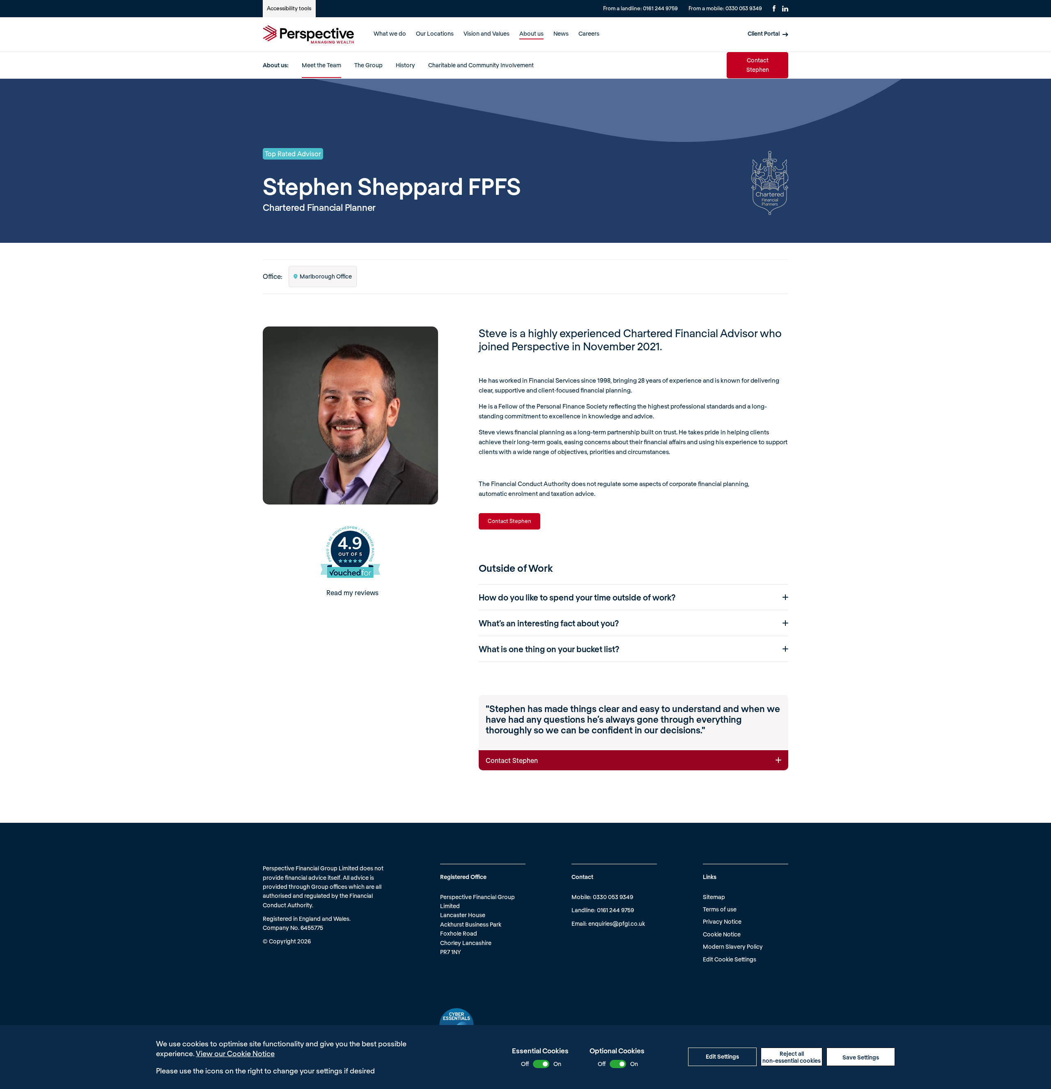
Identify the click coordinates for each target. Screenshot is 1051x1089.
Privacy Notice (722, 921)
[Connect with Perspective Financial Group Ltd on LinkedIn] (785, 8)
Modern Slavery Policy (733, 946)
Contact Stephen (757, 65)
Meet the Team (321, 65)
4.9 (349, 543)
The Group (368, 65)
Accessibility (289, 8)
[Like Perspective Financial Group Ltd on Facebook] (774, 8)
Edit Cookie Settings (729, 959)
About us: (276, 65)
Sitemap (714, 896)
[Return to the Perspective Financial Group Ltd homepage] (308, 34)
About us (531, 33)
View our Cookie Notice (235, 1053)
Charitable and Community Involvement (481, 65)
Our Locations (435, 33)
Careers (588, 33)
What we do (390, 33)
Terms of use (720, 909)
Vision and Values (486, 33)
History (405, 65)
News (561, 33)
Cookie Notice (722, 934)
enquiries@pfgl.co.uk (616, 923)
